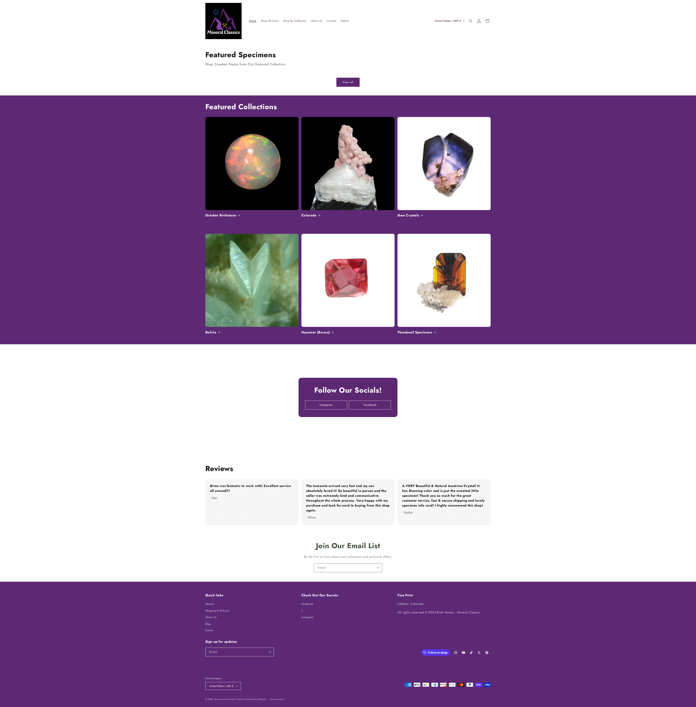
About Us (211, 617)
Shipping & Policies (217, 611)
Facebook (370, 405)
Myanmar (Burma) (315, 332)
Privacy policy (277, 699)
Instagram (326, 405)
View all (348, 82)
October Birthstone (220, 215)
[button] (470, 21)
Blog (208, 624)
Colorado (309, 215)
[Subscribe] (378, 567)
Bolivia (210, 332)
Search (209, 604)
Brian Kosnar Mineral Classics (230, 699)
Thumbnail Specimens (414, 332)
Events (209, 630)
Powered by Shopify (256, 699)
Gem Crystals (408, 215)
